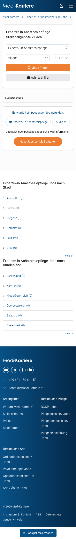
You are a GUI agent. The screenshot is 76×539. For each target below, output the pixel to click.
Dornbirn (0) (14, 228)
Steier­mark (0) (16, 325)
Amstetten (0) (15, 198)
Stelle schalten (13, 414)
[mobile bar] (71, 6)
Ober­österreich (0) (18, 305)
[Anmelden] (62, 6)
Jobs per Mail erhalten (39, 533)
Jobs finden (40, 68)
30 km (59, 58)
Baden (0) (13, 208)
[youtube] (6, 370)
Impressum (10, 514)
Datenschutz (53, 514)
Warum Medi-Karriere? (18, 407)
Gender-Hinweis (12, 519)
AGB (38, 514)
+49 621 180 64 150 (22, 380)
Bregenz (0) (14, 218)
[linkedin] (30, 370)
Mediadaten (11, 428)
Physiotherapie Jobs (17, 469)
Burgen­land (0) (16, 276)
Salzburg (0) (14, 315)
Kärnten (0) (14, 285)
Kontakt (26, 514)
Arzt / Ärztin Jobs (15, 488)
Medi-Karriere (11, 16)
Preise (7, 421)
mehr (68, 255)
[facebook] (22, 370)
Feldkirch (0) (14, 238)
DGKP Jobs (49, 407)
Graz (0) (12, 248)
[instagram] (14, 370)
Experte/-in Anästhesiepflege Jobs (46, 16)
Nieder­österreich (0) (19, 295)
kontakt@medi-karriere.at (25, 388)
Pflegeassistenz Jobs (55, 414)
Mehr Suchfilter (39, 77)
